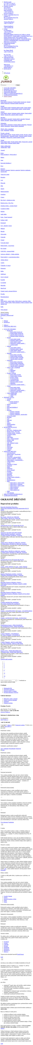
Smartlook (6, 947)
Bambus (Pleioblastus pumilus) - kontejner (11, 574)
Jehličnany (3, 274)
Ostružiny (3, 194)
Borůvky (3, 168)
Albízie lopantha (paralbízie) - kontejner (11, 534)
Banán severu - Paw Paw (7, 203)
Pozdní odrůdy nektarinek (20, 124)
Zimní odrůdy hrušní (15, 342)
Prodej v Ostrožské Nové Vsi (11, 21)
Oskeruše (3, 237)
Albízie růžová (4, 260)
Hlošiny (3, 211)
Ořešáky (12, 130)
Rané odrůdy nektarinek (7, 124)
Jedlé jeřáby (4, 214)
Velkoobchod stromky (11, 50)
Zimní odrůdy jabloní (15, 350)
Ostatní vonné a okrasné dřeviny (9, 291)
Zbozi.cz (6, 951)
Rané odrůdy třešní (5, 141)
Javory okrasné (4, 277)
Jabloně (2, 112)
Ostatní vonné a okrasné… (14, 477)
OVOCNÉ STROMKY (10, 88)
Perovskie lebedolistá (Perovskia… (9, 507)
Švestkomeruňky (5, 136)
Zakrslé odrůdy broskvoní (16, 334)
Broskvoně (3, 100)
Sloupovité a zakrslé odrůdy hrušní (13, 109)
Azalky (2, 262)
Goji (2, 180)
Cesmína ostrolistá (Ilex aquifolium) (10, 602)
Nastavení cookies (20, 725)
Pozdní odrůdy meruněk (19, 119)
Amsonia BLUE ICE (6, 525)
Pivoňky (3, 294)
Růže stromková (16, 302)
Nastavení (18, 748)
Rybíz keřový (13, 154)
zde (5, 868)
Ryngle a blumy (28, 134)
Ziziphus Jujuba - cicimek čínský (9, 205)
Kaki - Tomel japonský (6, 217)
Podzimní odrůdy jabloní (18, 113)
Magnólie (3, 285)
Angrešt (3, 150)
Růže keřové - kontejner (21, 301)
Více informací (4, 822)
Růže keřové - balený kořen (8, 301)
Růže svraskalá (25, 302)
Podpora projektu (8, 703)
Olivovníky (3, 234)
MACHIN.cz (8, 726)
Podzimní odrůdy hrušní (17, 107)
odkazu (2, 1028)
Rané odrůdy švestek (6, 134)
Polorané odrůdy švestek (25, 136)
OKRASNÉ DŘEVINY (10, 92)
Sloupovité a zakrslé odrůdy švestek (15, 137)
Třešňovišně (4, 147)
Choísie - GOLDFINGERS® (8, 611)
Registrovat (7, 322)
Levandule (3, 282)
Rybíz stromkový (5, 154)
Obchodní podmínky (9, 689)
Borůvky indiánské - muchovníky (18, 414)
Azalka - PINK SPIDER (7, 566)
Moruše (2, 231)
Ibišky (2, 271)
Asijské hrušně (26, 109)
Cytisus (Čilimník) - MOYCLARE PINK (11, 642)
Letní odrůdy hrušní (6, 107)
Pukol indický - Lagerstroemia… (15, 460)
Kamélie (3, 279)
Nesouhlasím (12, 748)
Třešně (2, 140)
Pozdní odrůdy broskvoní (19, 102)
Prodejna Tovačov (9, 10)
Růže (2, 299)
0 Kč (2, 318)
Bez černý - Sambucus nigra (8, 200)
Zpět (2, 957)
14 (4, 676)
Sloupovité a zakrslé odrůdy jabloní (14, 114)
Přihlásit (6, 321)
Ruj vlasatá (3, 248)
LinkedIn (6, 944)
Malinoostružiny (5, 191)
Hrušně (2, 106)
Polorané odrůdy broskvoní (17, 103)
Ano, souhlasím (5, 748)
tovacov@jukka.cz (5, 712)
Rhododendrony (5, 297)
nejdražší (19, 532)
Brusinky (3, 177)
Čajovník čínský (5, 242)
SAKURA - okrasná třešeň (7, 251)
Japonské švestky (14, 136)
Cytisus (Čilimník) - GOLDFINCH (10, 633)
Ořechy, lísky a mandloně (7, 129)
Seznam (6, 946)
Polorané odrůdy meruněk (16, 357)
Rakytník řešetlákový (6, 163)
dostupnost (3, 532)
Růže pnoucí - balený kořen (17, 485)
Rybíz (2, 153)
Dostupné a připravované (7, 315)
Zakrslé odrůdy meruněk (16, 120)
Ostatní (2, 240)
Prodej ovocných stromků (10, 700)
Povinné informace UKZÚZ (11, 692)
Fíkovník (3, 183)
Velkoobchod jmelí (9, 62)
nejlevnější (14, 532)
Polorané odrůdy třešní (13, 143)
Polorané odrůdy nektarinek (17, 364)
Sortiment (6, 701)
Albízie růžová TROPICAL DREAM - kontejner (13, 542)
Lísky (2, 130)
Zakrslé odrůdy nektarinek (17, 126)
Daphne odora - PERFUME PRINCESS (11, 650)
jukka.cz (9, 725)
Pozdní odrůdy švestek (17, 134)
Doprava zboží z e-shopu (10, 691)
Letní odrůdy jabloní (6, 113)
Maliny (2, 157)
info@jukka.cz (4, 719)
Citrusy (2, 197)
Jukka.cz (6, 325)
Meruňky (3, 117)
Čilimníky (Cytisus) (6, 265)
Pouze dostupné (5, 314)
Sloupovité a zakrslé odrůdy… (18, 343)
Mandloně (6, 130)
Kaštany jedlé (4, 220)
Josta (2, 160)
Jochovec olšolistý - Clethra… (14, 458)
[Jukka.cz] (6, 82)
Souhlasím (11, 822)
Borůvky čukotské (5, 170)
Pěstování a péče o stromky (11, 698)
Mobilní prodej (10, 3)
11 (4, 673)
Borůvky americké (15, 170)
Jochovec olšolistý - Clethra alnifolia (10, 254)
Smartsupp (6, 949)
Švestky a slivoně (5, 133)
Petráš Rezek (20, 954)
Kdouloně (3, 223)
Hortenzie (3, 268)
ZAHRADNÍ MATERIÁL (11, 95)
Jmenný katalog (8, 96)
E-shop (18, 35)
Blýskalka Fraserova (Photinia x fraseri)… (11, 582)
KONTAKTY (7, 68)
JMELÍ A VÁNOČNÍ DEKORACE (13, 93)
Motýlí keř (3, 288)
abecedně (8, 532)
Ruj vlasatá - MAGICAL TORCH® (10, 517)
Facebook (6, 941)
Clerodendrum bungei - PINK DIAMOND (11, 625)
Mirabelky (3, 137)
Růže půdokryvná (14, 490)
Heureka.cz (7, 950)
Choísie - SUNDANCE (7, 618)
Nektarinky (3, 123)
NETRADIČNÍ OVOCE (10, 90)
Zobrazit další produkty (6, 659)
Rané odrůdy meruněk (6, 119)
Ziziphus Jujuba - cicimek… (14, 433)
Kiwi (2, 166)
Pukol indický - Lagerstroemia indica (10, 257)
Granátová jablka (5, 208)
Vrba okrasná (4, 309)
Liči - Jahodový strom (6, 225)
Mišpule (3, 228)
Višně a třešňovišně (5, 146)
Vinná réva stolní (5, 174)
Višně (8, 147)
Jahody (2, 188)
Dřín (2, 186)
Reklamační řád (8, 688)
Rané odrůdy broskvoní (7, 102)
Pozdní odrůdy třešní (16, 141)
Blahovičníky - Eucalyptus (7, 245)
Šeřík (2, 306)
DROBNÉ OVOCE (9, 89)
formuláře (3, 870)
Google (6, 943)
